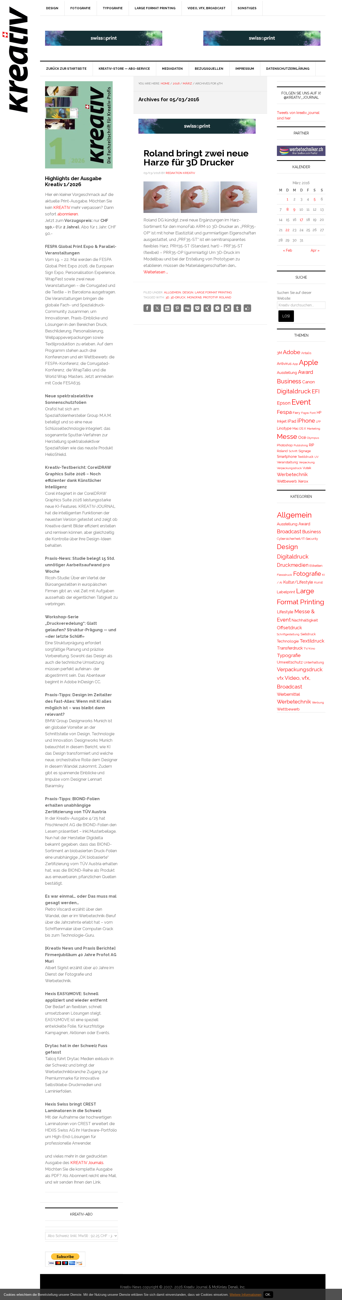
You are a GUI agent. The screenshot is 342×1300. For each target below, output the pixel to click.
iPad (292, 421)
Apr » (315, 250)
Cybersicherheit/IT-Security (297, 539)
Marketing (313, 428)
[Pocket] (197, 308)
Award (305, 372)
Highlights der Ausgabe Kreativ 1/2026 (73, 181)
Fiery (296, 413)
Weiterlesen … (155, 272)
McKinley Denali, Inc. (228, 1287)
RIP (311, 445)
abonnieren (67, 214)
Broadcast (289, 532)
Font (313, 413)
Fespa (284, 412)
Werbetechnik (292, 474)
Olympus (313, 438)
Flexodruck (284, 575)
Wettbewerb (287, 481)
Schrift (293, 451)
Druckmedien (292, 565)
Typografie (289, 655)
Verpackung (307, 462)
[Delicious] (227, 308)
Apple (308, 362)
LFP (318, 421)
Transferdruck (290, 648)
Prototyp (210, 297)
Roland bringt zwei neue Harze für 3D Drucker (196, 157)
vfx (280, 678)
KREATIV (61, 207)
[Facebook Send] (217, 308)
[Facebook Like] (247, 308)
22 (287, 230)
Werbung (318, 702)
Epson (283, 403)
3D (167, 297)
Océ (302, 437)
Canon (308, 381)
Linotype (284, 428)
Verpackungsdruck (289, 468)
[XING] (207, 308)
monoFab (194, 297)
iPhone (306, 420)
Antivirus (284, 363)
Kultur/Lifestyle (298, 582)
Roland (225, 297)
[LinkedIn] (167, 308)
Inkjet (282, 421)
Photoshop (285, 445)
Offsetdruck (289, 627)
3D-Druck (178, 297)
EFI (315, 391)
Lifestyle (285, 611)
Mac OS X (299, 428)
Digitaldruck (294, 391)
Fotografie (307, 573)
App (295, 364)
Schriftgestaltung (288, 634)
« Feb (287, 250)
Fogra (305, 413)
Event (301, 402)
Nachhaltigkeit (305, 620)
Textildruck (305, 457)
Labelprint (286, 592)
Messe (287, 436)
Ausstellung (287, 372)
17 (301, 220)
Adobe (291, 352)
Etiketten (315, 566)
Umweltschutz (290, 662)
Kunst (318, 582)
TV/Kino (309, 648)
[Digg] (187, 308)
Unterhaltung (314, 662)
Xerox (303, 481)
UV (316, 456)
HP (319, 413)
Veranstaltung (287, 462)
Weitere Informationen (245, 1295)
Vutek (307, 468)
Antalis (306, 353)
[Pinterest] (177, 308)
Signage (304, 451)
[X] (157, 308)
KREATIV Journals (86, 1162)
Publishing (301, 445)
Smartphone (287, 457)
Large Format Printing (213, 292)
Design (188, 292)
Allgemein (172, 292)
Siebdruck (308, 634)
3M (279, 353)
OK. (268, 1295)
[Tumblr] (237, 308)
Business (289, 381)
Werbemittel (288, 694)
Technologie (288, 641)
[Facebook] (147, 308)
